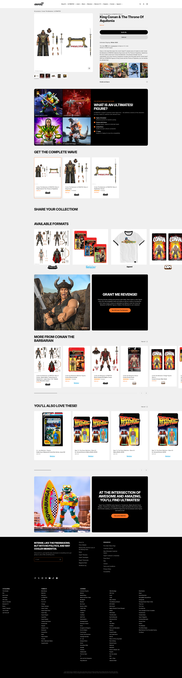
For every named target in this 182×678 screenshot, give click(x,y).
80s (3, 593)
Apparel (119, 4)
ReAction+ (43, 595)
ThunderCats (142, 608)
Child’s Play (83, 608)
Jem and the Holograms (86, 658)
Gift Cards (4, 599)
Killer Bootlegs (112, 591)
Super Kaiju (44, 612)
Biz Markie (82, 599)
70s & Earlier (5, 591)
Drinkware (43, 630)
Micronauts (112, 606)
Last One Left (5, 612)
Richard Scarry (112, 643)
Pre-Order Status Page (109, 545)
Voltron (140, 623)
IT (80, 656)
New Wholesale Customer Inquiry (110, 552)
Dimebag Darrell (84, 621)
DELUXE (43, 599)
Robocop (111, 645)
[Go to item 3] (48, 76)
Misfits (111, 610)
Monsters (89, 4)
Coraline (82, 612)
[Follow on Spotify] (57, 578)
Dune (81, 625)
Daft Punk (82, 617)
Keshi (42, 634)
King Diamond (83, 660)
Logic (110, 597)
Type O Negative (143, 617)
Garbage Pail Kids (84, 636)
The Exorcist (83, 632)
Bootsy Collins (83, 606)
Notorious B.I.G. (113, 619)
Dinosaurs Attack (84, 623)
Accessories (44, 623)
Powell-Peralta (112, 632)
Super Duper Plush (45, 610)
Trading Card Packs (46, 621)
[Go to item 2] (42, 76)
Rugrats (111, 651)
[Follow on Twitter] (39, 578)
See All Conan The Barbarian (120, 310)
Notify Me (124, 32)
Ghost (81, 643)
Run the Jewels (113, 654)
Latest (78, 4)
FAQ (104, 561)
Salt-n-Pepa (112, 658)
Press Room (106, 558)
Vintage (43, 604)
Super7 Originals (6, 608)
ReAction (43, 593)
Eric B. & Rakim (83, 630)
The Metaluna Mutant (114, 601)
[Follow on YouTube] (50, 578)
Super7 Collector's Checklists (111, 555)
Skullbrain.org (82, 565)
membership (114, 46)
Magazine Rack (83, 563)
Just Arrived (5, 610)
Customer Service (108, 548)
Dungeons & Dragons (85, 628)
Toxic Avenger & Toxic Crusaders (147, 610)
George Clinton (83, 640)
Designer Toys (44, 628)
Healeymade (83, 651)
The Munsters (112, 614)
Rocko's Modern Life (114, 649)
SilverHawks (142, 591)
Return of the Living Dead (115, 638)
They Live (141, 604)
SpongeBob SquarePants (145, 597)
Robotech (111, 647)
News (80, 552)
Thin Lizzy (141, 606)
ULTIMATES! (71, 4)
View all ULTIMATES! (120, 516)
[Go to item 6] (65, 76)
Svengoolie (141, 599)
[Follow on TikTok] (53, 578)
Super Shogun (44, 614)
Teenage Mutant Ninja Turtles (146, 601)
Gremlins (82, 649)
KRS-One (111, 593)
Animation (4, 597)
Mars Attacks (112, 599)
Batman (82, 593)
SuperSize (43, 617)
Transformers (142, 612)
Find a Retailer (82, 545)
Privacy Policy (107, 569)
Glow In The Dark (6, 601)
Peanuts (111, 630)
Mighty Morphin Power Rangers (117, 608)
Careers (105, 563)
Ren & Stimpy (112, 640)
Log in (110, 47)
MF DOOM (112, 604)
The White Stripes (143, 628)
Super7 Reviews (83, 554)
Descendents (83, 619)
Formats (112, 4)
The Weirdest (142, 625)
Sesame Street (112, 660)
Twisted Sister (142, 614)
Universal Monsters (143, 619)
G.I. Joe (82, 638)
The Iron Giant (83, 654)
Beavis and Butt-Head (85, 597)
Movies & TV (97, 4)
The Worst (141, 632)
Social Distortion (143, 595)
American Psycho (84, 591)
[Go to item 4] (53, 76)
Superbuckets (44, 643)
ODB (110, 621)
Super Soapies (44, 619)
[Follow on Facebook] (35, 578)
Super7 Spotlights (83, 557)
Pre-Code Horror (113, 634)
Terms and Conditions (109, 566)
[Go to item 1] (36, 76)
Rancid (111, 636)
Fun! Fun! (43, 601)
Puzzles (43, 638)
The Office (111, 623)
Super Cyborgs (45, 606)
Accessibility (106, 571)
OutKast (111, 625)
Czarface (82, 614)
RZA (110, 656)
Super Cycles (44, 608)
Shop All (63, 4)
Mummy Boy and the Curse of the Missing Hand (87, 548)
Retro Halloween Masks (47, 640)
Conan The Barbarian (47, 11)
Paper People (44, 636)
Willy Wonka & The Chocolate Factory (148, 630)
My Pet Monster (113, 617)
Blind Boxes (44, 591)
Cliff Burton (83, 610)
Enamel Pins (44, 632)
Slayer (140, 593)
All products (37, 11)
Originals (105, 4)
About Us (81, 542)
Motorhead (112, 612)
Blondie (82, 601)
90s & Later (5, 595)
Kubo (110, 595)
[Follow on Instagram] (42, 578)
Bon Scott (82, 604)
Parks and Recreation (114, 628)
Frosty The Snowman (85, 634)
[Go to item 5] (59, 76)
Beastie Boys (83, 595)
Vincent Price (142, 621)
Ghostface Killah (84, 645)
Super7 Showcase (83, 560)
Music (83, 4)
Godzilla (82, 647)
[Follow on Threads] (46, 578)
